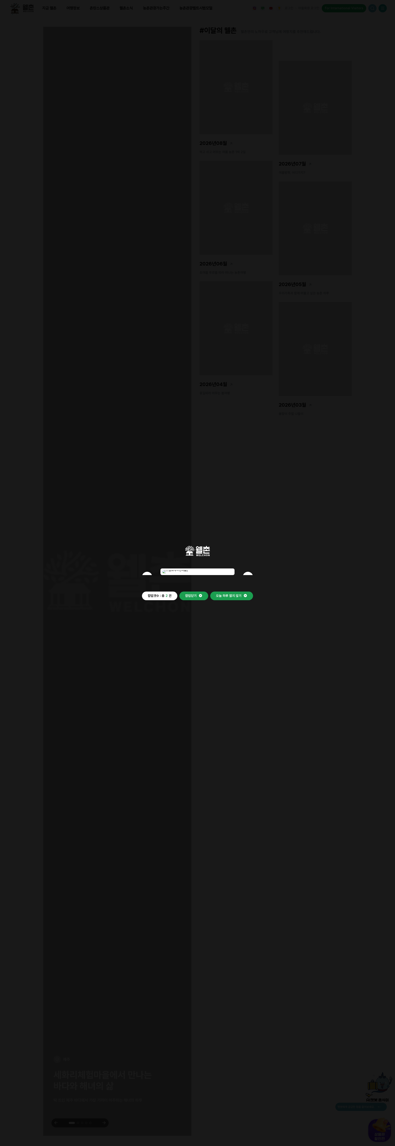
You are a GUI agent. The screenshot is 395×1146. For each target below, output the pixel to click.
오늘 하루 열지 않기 (229, 596)
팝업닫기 (191, 596)
